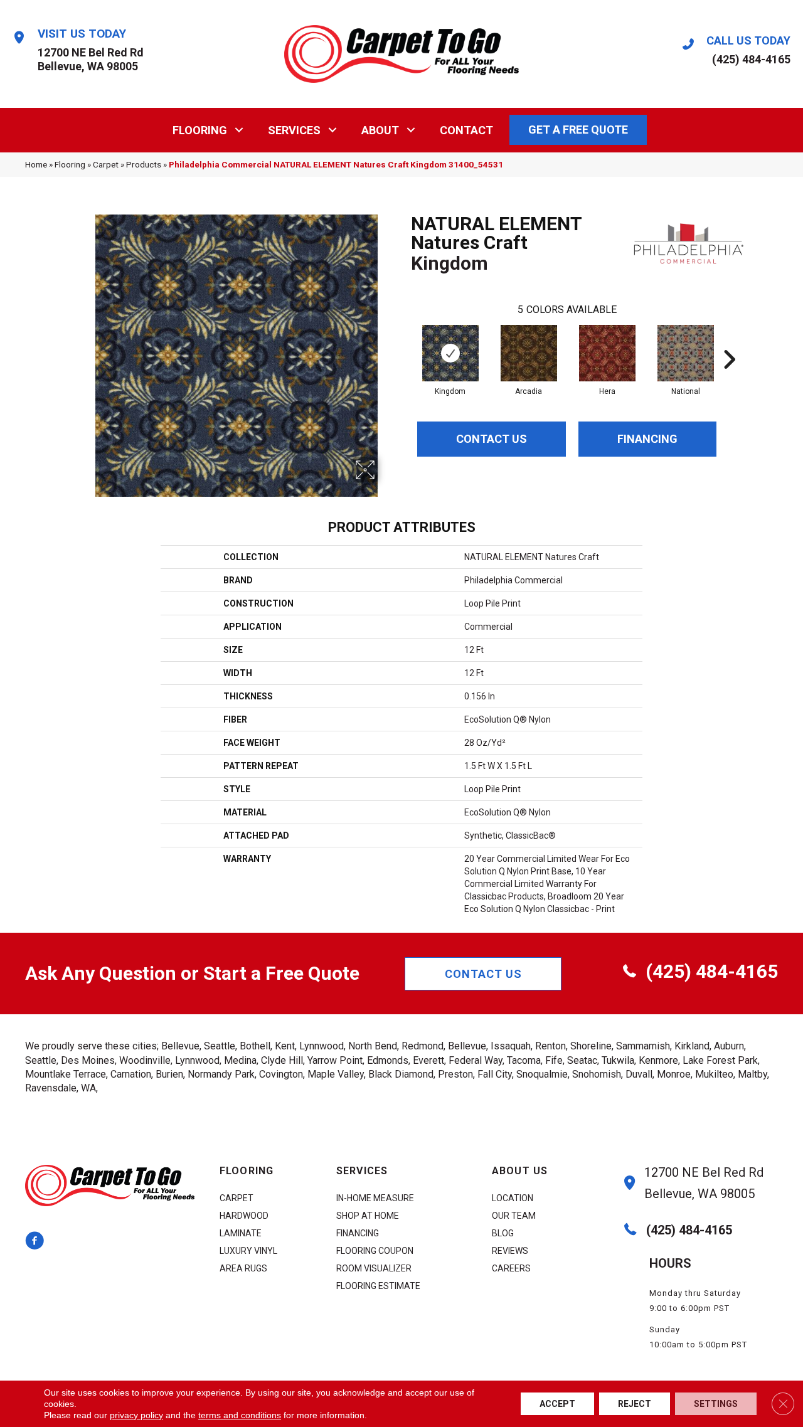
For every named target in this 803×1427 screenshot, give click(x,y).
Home (36, 164)
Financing (647, 438)
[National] (685, 353)
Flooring (200, 130)
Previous (404, 340)
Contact (466, 130)
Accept (557, 1404)
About (380, 130)
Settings (716, 1404)
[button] (239, 130)
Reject (634, 1404)
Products (143, 164)
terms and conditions (239, 1415)
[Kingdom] (450, 353)
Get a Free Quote (578, 129)
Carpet (106, 164)
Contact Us (491, 438)
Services (294, 130)
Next (729, 340)
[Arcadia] (528, 353)
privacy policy (136, 1415)
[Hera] (607, 353)
